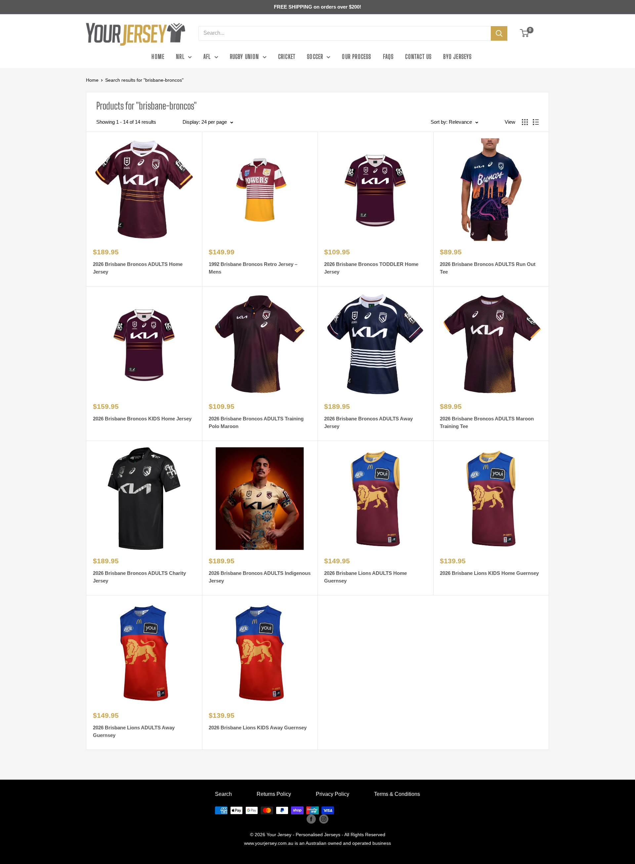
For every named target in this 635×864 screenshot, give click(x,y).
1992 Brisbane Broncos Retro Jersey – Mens (253, 268)
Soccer (315, 56)
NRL (180, 56)
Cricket (286, 56)
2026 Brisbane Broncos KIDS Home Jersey (142, 418)
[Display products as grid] (525, 122)
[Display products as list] (536, 122)
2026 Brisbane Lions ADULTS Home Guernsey (365, 576)
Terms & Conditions (397, 794)
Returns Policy (274, 794)
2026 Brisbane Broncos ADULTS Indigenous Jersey (260, 576)
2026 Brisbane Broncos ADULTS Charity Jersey (139, 576)
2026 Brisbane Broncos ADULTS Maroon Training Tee (487, 422)
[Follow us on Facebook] (311, 819)
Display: (191, 122)
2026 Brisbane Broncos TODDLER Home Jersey (371, 268)
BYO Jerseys (457, 56)
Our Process (356, 56)
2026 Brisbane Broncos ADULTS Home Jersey (138, 268)
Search (223, 794)
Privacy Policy (332, 794)
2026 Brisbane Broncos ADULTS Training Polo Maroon (256, 422)
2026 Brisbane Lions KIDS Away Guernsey (258, 727)
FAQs (388, 56)
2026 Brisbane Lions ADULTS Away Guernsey (134, 731)
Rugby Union (244, 56)
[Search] (499, 33)
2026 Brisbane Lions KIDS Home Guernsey (489, 573)
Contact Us (418, 56)
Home (157, 56)
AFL (207, 56)
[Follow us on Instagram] (323, 819)
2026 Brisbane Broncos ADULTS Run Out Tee (487, 268)
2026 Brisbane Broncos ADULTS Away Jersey (368, 422)
